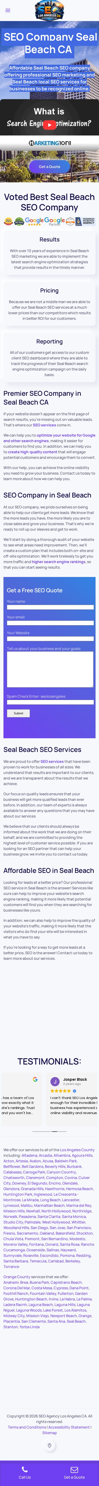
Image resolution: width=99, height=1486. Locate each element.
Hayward (68, 1249)
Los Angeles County (77, 1149)
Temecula (38, 1261)
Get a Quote (49, 166)
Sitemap (49, 1432)
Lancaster (70, 1199)
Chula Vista (13, 1238)
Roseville (30, 1255)
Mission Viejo (37, 1315)
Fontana (36, 1244)
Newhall (33, 1211)
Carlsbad (56, 1261)
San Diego (39, 1227)
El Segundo (37, 1183)
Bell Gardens (32, 1166)
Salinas (53, 1249)
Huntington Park (17, 1194)
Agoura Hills (82, 1155)
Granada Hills (32, 1188)
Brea (24, 1282)
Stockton (84, 1233)
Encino (55, 1183)
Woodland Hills (16, 1227)
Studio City (13, 1222)
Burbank (74, 1166)
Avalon (35, 1160)
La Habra (67, 1299)
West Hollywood (56, 1222)
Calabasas (12, 1172)
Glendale (70, 1183)
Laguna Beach (41, 1304)
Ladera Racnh (15, 1304)
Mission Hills (14, 1211)
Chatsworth (13, 1177)
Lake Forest (53, 1310)
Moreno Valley (15, 1244)
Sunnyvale (12, 1255)
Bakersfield (65, 1233)
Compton (54, 1177)
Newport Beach (63, 1315)
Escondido (49, 1255)
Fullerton (65, 1293)
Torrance (11, 1266)
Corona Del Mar (16, 1287)
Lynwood (11, 1205)
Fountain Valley (43, 1293)
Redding (83, 1255)
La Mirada (30, 1199)
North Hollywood (56, 1211)
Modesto (77, 1238)
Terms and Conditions (27, 1427)
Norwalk (10, 1216)
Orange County (16, 1276)
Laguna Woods (29, 1310)
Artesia (22, 1160)
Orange (85, 1315)
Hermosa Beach (79, 1188)
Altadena (29, 1155)
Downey (19, 1183)
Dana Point (79, 1287)
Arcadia (45, 1155)
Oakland (47, 1233)
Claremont (35, 1177)
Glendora (11, 1188)
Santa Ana (56, 1321)
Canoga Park (34, 1172)
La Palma (84, 1299)
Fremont (32, 1238)
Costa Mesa (42, 1287)
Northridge (81, 1211)
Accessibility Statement (69, 1427)
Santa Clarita (49, 1216)
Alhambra (62, 1155)
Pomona (67, 1255)
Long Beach (50, 1199)
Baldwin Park (66, 1160)
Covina (71, 1177)
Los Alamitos (75, 1310)
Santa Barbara (15, 1261)
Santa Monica (74, 1216)
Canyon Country (61, 1172)
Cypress (61, 1287)
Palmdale (33, 1222)
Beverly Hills (55, 1166)
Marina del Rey (78, 1205)
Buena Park (39, 1282)
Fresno (9, 1233)
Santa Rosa (69, 1244)
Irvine (53, 1299)
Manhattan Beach (49, 1205)
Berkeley (72, 1261)
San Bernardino (54, 1238)
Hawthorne (54, 1188)
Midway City (14, 1315)
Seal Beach (76, 1321)
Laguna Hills (65, 1304)
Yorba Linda (30, 1326)
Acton (8, 1160)
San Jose (57, 1227)
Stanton (10, 1326)
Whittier (78, 1222)
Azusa (48, 1160)
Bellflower (11, 1166)
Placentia (11, 1321)
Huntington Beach (31, 1299)
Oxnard (51, 1244)
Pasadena (27, 1216)
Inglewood (43, 1194)
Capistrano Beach (66, 1282)
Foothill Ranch (15, 1293)
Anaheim (11, 1282)
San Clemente (33, 1321)
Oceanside (35, 1249)
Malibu (26, 1205)
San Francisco (79, 1227)
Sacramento (27, 1233)
